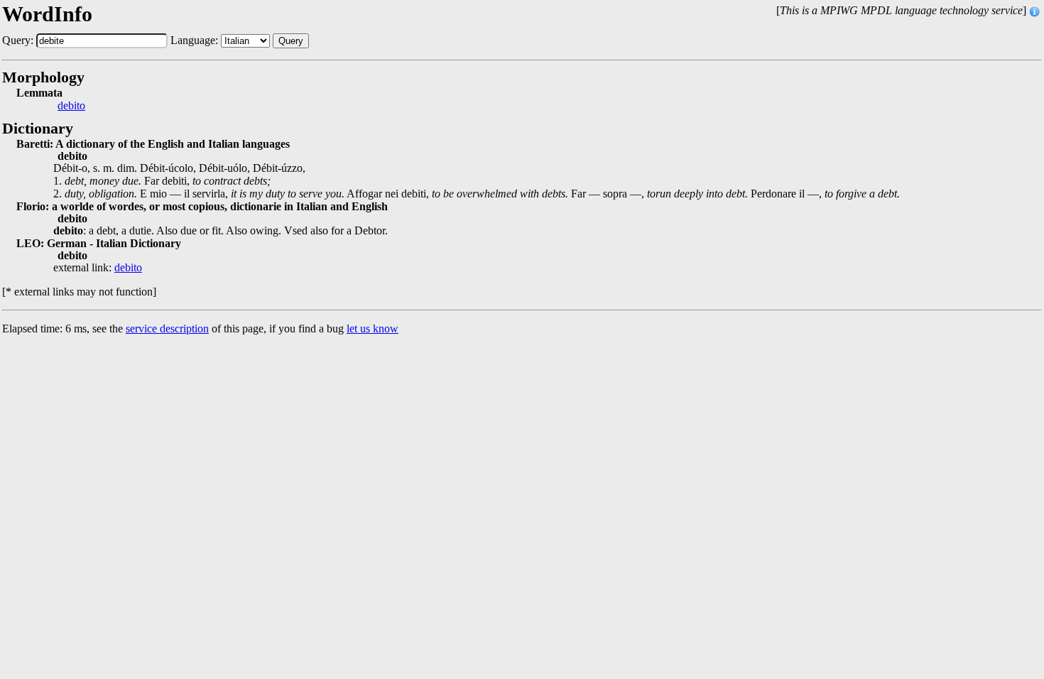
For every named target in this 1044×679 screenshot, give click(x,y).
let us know (372, 328)
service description (167, 328)
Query (290, 41)
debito (71, 106)
